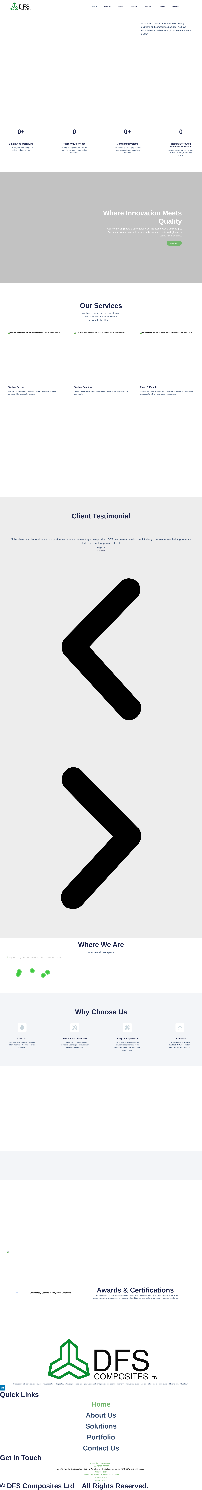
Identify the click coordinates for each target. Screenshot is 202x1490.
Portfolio (134, 6)
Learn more (174, 243)
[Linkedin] (2, 1387)
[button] (101, 649)
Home (94, 6)
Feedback (175, 6)
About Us (107, 6)
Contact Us (148, 6)
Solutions (120, 6)
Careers (162, 6)
